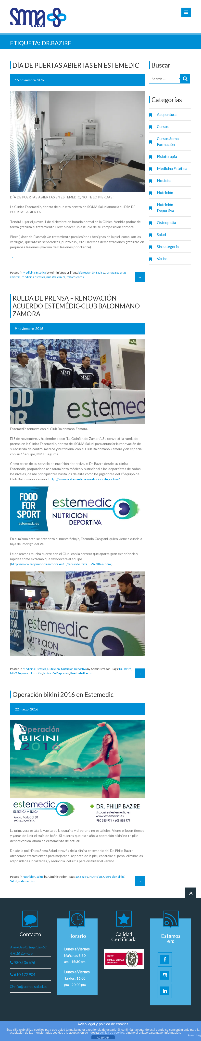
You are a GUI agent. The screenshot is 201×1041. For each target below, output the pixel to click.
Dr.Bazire (98, 272)
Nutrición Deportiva (165, 207)
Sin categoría (168, 246)
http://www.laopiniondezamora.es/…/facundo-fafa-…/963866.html (61, 564)
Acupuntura (166, 114)
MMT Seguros (19, 673)
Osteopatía (166, 222)
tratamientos (75, 277)
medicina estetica (33, 277)
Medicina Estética (172, 168)
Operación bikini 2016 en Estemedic (63, 694)
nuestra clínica (55, 277)
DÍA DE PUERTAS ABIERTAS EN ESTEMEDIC (76, 65)
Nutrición (165, 192)
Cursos (163, 126)
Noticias (164, 180)
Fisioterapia (167, 156)
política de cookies (112, 1032)
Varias (162, 258)
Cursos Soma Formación (168, 141)
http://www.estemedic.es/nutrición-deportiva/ (84, 479)
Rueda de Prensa (81, 673)
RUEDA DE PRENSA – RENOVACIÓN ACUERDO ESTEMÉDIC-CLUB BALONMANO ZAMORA (76, 306)
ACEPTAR (103, 1037)
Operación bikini (114, 876)
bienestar (84, 272)
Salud (161, 234)
